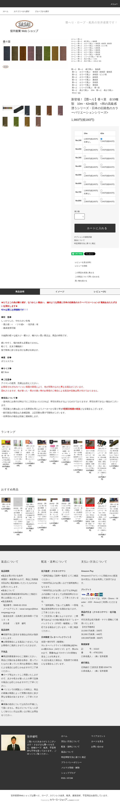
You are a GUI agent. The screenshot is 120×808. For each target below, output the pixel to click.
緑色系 (98, 48)
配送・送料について (70, 746)
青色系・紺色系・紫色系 (104, 43)
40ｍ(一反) (97, 61)
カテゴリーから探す (22, 11)
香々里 (99, 56)
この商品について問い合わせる (87, 277)
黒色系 (98, 50)
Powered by (45, 800)
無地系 (95, 41)
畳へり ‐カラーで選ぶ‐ (85, 43)
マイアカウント (98, 736)
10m (95, 59)
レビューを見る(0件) (83, 262)
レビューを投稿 (81, 266)
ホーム (5, 11)
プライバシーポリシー (71, 762)
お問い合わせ (97, 746)
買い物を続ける (81, 281)
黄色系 (98, 54)
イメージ (60, 291)
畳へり (80, 39)
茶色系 (98, 52)
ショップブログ (68, 773)
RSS (63, 778)
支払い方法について (70, 741)
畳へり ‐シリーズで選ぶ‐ (86, 56)
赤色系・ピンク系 (101, 46)
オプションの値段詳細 (83, 237)
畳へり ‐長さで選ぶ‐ (85, 59)
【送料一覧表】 (61, 575)
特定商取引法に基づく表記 (84, 243)
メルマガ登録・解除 (70, 767)
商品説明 (20, 291)
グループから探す (42, 11)
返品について (79, 240)
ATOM (70, 778)
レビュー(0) (100, 291)
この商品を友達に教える (84, 273)
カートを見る (97, 741)
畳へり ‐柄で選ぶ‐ (84, 41)
